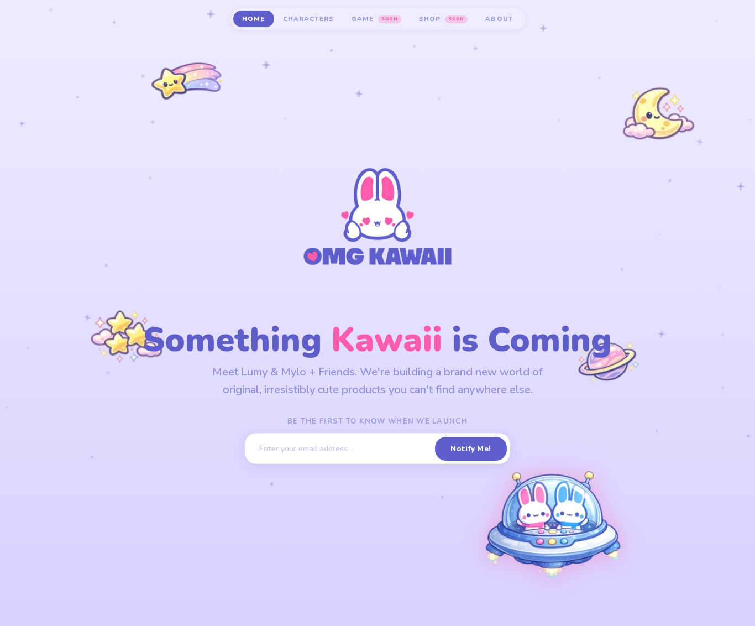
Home (253, 18)
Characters (308, 18)
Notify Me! (470, 449)
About (499, 18)
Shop (441, 18)
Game (374, 18)
